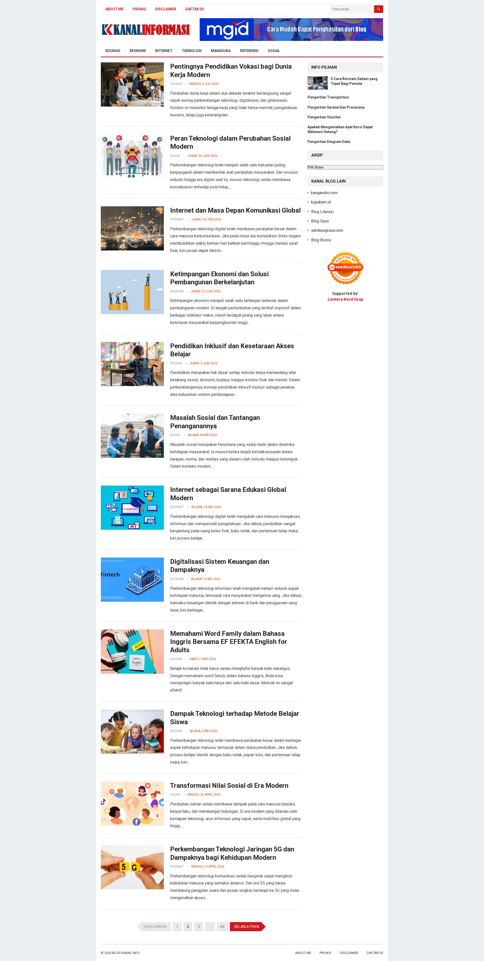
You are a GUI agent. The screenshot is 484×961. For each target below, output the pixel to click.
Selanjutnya (246, 926)
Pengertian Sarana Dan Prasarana (336, 107)
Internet (163, 51)
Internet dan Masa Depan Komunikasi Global (235, 210)
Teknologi (192, 51)
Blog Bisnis (321, 240)
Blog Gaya (320, 221)
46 (222, 926)
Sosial (274, 51)
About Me (114, 9)
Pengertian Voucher (324, 117)
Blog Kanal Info (126, 953)
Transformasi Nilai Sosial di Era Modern (229, 785)
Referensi (249, 51)
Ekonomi (138, 51)
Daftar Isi (194, 9)
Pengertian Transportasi (328, 97)
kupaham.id (321, 202)
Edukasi (112, 51)
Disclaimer (165, 9)
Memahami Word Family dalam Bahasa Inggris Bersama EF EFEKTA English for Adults (228, 642)
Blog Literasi (322, 211)
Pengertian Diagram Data (329, 142)
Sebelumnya (154, 926)
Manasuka (221, 51)
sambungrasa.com (327, 230)
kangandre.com (324, 192)
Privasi (139, 9)
